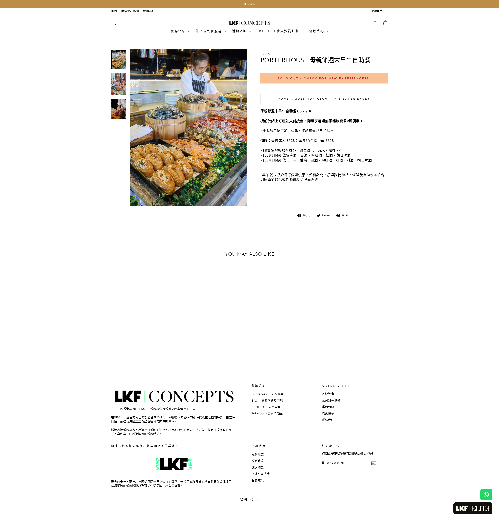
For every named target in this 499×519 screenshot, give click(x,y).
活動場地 (240, 31)
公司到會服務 (331, 400)
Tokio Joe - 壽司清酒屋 (267, 413)
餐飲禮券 (317, 31)
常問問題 (328, 407)
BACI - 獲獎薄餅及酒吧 (267, 400)
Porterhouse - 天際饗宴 (267, 394)
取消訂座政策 (261, 474)
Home (264, 53)
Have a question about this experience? (324, 98)
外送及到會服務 (209, 31)
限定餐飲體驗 (130, 11)
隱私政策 (258, 461)
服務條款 (258, 454)
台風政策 (258, 480)
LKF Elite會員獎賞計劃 (278, 31)
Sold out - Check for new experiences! (323, 78)
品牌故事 (328, 394)
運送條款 (258, 467)
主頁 (114, 11)
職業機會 (328, 413)
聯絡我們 (149, 11)
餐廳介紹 (179, 31)
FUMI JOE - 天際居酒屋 (267, 407)
